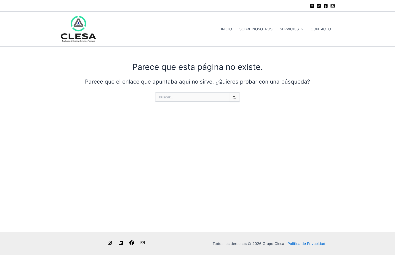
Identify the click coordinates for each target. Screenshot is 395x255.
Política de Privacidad (306, 243)
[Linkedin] (319, 6)
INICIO (226, 29)
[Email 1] (333, 6)
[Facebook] (326, 6)
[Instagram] (312, 6)
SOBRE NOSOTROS (255, 29)
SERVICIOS (289, 29)
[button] (301, 29)
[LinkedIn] (120, 244)
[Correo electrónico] (142, 244)
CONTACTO (321, 29)
